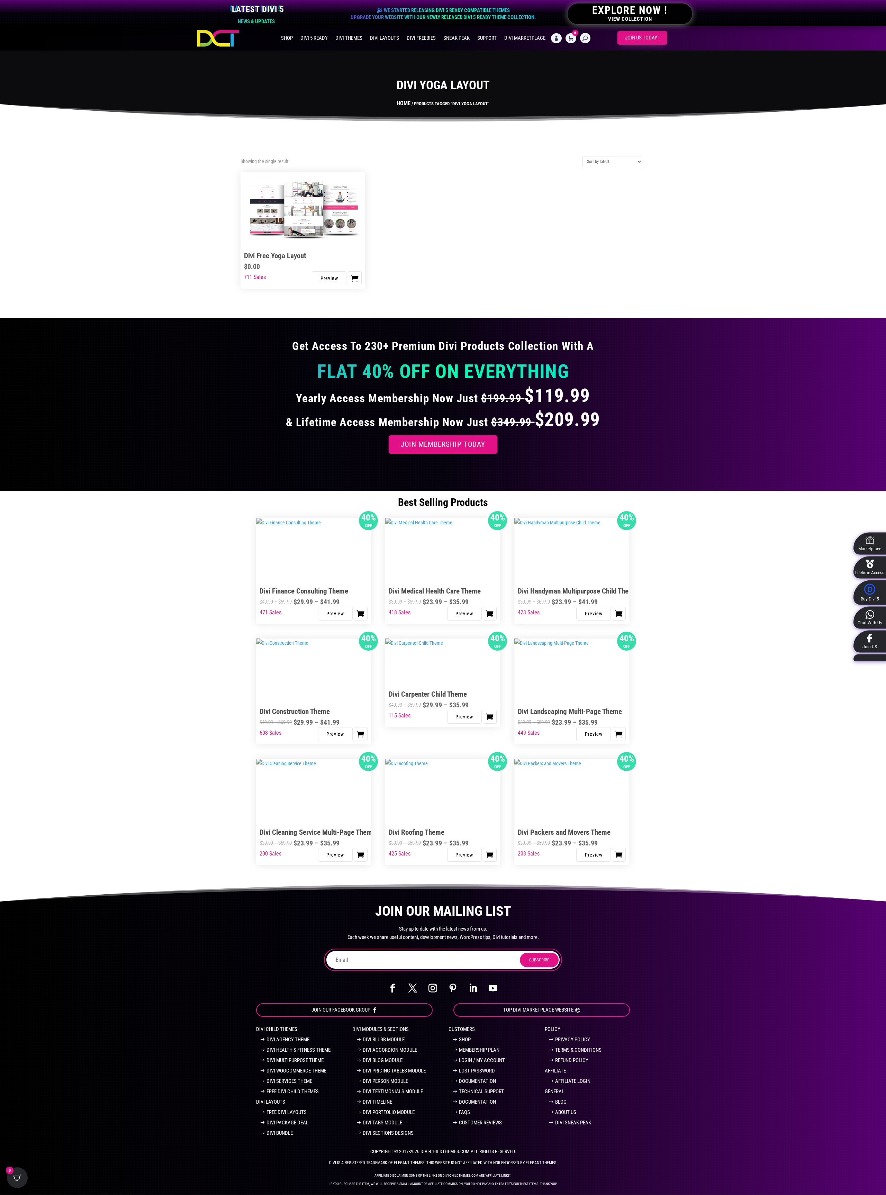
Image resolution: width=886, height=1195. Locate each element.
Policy (552, 1029)
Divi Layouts (384, 38)
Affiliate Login (572, 1081)
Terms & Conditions (578, 1050)
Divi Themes (348, 38)
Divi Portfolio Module (389, 1112)
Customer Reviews (480, 1123)
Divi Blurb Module (384, 1039)
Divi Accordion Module (390, 1050)
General (554, 1091)
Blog (561, 1102)
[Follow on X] (413, 988)
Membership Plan (479, 1050)
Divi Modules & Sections (380, 1029)
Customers (462, 1029)
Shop (287, 38)
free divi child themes (292, 1091)
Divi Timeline (377, 1102)
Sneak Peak (456, 38)
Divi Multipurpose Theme (295, 1060)
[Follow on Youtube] (493, 988)
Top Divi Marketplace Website (538, 1010)
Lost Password (477, 1071)
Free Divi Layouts (286, 1112)
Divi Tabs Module (382, 1123)
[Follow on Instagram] (433, 988)
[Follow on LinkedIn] (473, 988)
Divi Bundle (279, 1133)
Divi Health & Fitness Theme (298, 1050)
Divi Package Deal (287, 1123)
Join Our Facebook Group (340, 1010)
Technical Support (481, 1091)
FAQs (464, 1112)
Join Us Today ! (642, 38)
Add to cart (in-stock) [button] (355, 278)
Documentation (477, 1081)
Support (487, 38)
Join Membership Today (443, 444)
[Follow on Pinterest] (453, 988)
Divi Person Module (385, 1081)
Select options (361, 614)
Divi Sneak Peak (573, 1123)
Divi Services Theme (289, 1081)
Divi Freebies (421, 38)
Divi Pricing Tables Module (394, 1071)
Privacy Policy (572, 1039)
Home (403, 103)
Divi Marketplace (524, 38)
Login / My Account (482, 1060)
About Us (565, 1112)
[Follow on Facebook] (392, 988)
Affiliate (555, 1071)
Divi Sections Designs (388, 1133)
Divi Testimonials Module (393, 1091)
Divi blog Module (383, 1060)
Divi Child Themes (276, 1029)
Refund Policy (571, 1060)
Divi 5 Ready (314, 38)
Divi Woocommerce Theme (296, 1071)
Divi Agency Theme (287, 1039)
